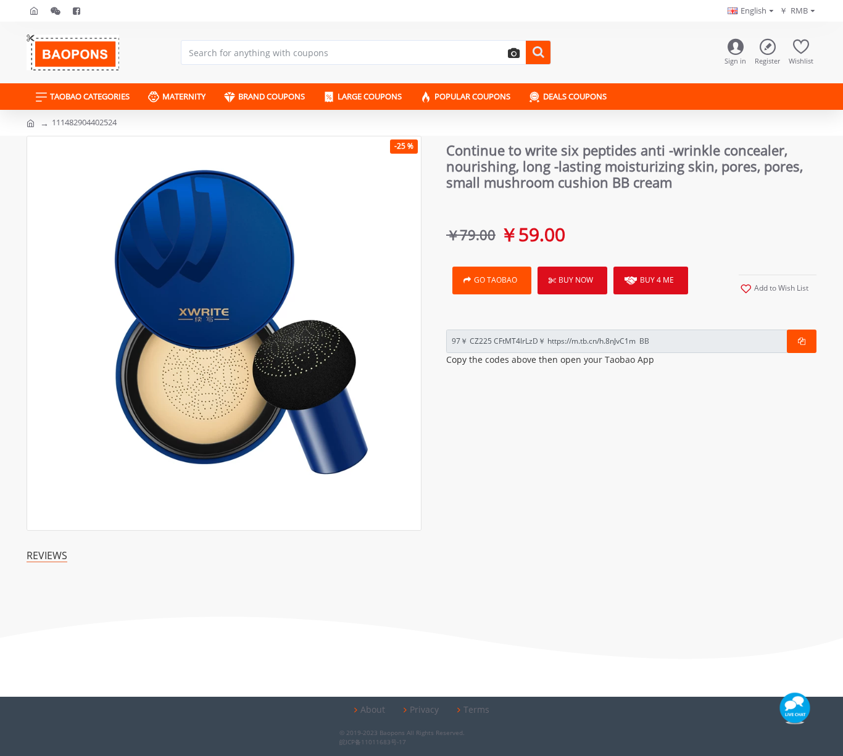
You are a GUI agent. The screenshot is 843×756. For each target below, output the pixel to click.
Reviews (47, 555)
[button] (512, 52)
